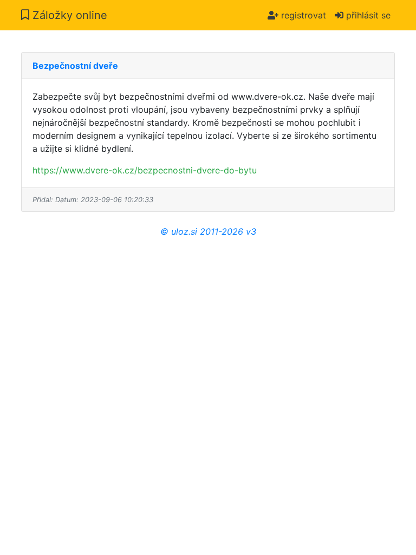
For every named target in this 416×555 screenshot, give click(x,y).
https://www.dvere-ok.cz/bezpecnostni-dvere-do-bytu (144, 170)
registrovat (302, 15)
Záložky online (68, 15)
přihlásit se (367, 15)
